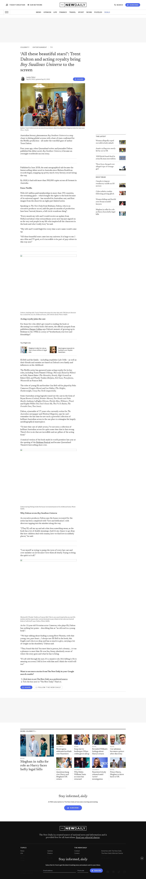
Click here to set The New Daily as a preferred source (45, 679)
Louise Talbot (30, 77)
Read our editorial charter (88, 837)
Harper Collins (35, 329)
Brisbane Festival (43, 442)
